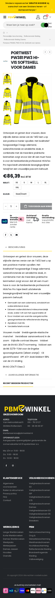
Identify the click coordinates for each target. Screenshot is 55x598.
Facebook (5, 234)
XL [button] (45, 182)
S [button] (24, 182)
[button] (17, 100)
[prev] (45, 52)
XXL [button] (17, 187)
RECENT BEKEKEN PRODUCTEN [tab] (18, 383)
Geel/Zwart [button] (21, 194)
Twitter (11, 234)
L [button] (38, 182)
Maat (6, 182)
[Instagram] (13, 465)
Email (16, 234)
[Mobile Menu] (5, 17)
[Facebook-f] (6, 465)
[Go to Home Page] (4, 32)
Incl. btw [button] (50, 25)
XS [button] (17, 182)
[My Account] (38, 17)
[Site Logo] (17, 17)
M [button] (31, 182)
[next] (50, 52)
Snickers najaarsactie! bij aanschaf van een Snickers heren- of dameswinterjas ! (27, 6)
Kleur (6, 194)
